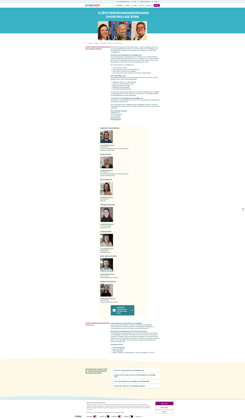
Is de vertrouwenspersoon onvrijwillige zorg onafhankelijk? (131, 381)
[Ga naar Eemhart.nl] (85, 42)
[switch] (107, 416)
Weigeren (164, 411)
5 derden (99, 412)
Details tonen (138, 416)
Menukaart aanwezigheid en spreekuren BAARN (122, 310)
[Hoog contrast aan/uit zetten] (243, 208)
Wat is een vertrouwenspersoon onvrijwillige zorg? (129, 370)
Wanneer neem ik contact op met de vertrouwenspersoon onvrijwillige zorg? (134, 375)
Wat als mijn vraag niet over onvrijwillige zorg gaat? (129, 386)
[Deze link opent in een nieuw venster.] (132, 310)
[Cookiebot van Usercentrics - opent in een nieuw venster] (78, 416)
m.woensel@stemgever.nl (107, 145)
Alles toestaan (164, 403)
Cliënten (96, 43)
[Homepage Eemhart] (97, 5)
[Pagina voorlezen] (243, 211)
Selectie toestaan (164, 407)
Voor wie (90, 43)
